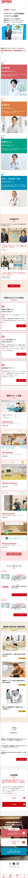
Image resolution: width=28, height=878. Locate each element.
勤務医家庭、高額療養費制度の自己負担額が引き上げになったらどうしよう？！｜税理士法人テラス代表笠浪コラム (14, 739)
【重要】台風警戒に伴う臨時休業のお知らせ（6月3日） (19, 587)
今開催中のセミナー (22, 574)
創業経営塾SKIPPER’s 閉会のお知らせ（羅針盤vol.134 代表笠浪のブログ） (13, 753)
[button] (14, 285)
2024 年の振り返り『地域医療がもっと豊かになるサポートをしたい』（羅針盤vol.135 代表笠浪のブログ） (14, 746)
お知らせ (17, 574)
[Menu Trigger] (25, 2)
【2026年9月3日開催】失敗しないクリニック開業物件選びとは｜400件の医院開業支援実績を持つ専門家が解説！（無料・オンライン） (19, 578)
